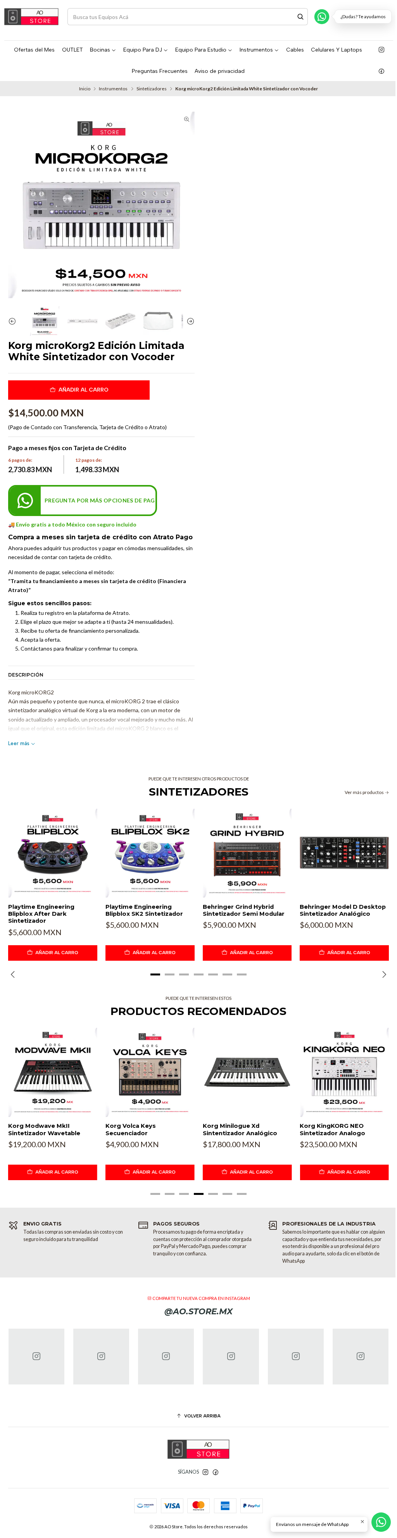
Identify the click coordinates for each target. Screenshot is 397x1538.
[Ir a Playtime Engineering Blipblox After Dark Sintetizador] (52, 853)
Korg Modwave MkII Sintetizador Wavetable (44, 1129)
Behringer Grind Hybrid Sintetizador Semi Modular (244, 910)
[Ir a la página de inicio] (31, 16)
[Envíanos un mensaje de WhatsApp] (381, 1522)
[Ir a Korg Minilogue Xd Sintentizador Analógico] (247, 1072)
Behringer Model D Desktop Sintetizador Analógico (343, 910)
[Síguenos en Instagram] (381, 50)
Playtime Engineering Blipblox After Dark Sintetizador (41, 914)
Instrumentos (113, 88)
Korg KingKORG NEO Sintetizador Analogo (332, 1129)
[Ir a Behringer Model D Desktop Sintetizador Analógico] (344, 853)
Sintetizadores (151, 88)
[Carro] (388, 16)
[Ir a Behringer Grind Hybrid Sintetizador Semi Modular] (247, 853)
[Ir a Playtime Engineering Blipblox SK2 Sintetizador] (150, 853)
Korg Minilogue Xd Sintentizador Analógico (240, 1129)
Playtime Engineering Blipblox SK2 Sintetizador (144, 910)
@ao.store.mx (198, 1311)
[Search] (300, 16)
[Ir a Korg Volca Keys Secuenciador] (150, 1072)
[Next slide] (189, 321)
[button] (155, 974)
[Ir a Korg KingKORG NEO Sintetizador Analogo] (344, 1072)
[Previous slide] (14, 321)
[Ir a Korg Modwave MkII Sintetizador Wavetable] (52, 1072)
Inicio (84, 88)
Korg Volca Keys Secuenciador (130, 1129)
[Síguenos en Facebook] (381, 71)
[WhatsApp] (321, 16)
